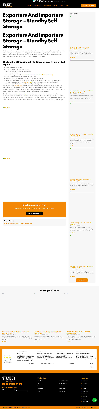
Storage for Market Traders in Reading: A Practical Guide (81, 135)
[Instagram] (13, 384)
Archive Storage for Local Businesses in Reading (82, 223)
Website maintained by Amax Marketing (86, 407)
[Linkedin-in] (17, 384)
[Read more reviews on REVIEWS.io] (8, 363)
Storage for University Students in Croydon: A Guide (80, 180)
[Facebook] (3, 384)
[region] (55, 357)
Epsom (27, 94)
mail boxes (18, 86)
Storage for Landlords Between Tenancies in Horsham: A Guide (79, 48)
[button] (14, 357)
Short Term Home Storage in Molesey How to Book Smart (81, 91)
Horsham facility (29, 82)
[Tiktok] (20, 384)
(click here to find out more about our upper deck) (37, 75)
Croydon (19, 94)
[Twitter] (7, 384)
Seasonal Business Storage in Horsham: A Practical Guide (82, 267)
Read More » (72, 57)
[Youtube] (10, 384)
